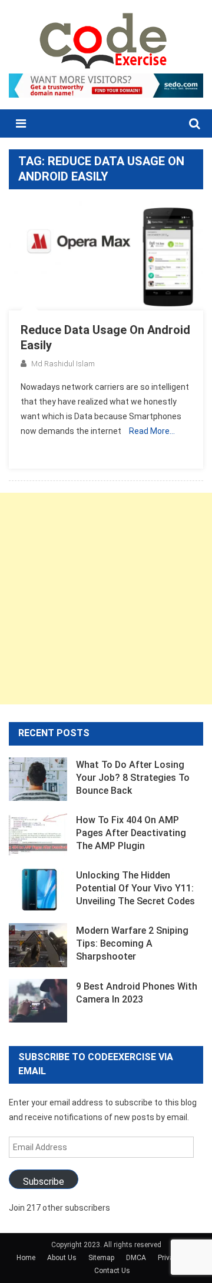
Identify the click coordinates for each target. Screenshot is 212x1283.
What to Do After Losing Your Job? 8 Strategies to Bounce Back (133, 777)
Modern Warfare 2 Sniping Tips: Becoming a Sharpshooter (132, 943)
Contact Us (112, 1271)
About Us (62, 1258)
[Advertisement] (106, 598)
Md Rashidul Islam (63, 363)
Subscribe (43, 1181)
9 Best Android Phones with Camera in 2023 (136, 993)
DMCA (136, 1258)
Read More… (152, 431)
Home (25, 1258)
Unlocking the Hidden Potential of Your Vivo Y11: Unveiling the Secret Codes (135, 888)
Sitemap (101, 1258)
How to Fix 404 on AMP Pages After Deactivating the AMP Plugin (131, 832)
